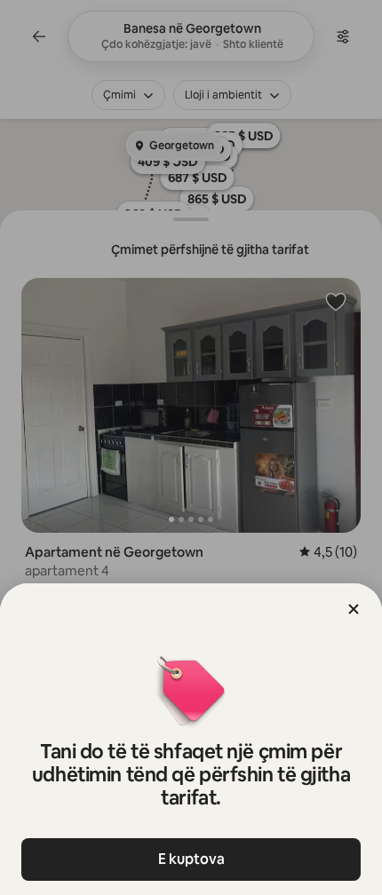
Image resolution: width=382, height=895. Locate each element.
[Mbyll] (353, 609)
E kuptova (191, 859)
